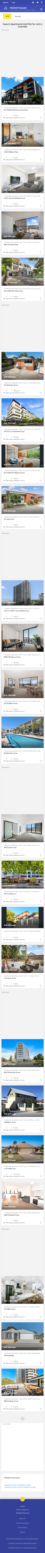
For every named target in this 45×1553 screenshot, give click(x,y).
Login (13, 2)
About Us (22, 1518)
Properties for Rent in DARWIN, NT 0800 (17, 1485)
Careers (22, 1532)
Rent (8, 16)
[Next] (22, 1418)
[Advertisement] (22, 53)
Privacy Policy (22, 1527)
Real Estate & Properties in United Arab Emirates (22, 1539)
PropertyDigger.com (22, 1510)
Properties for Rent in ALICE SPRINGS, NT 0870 (20, 1487)
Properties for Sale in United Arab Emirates (22, 1543)
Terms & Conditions (22, 1523)
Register (5, 2)
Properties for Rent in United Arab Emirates (22, 1548)
